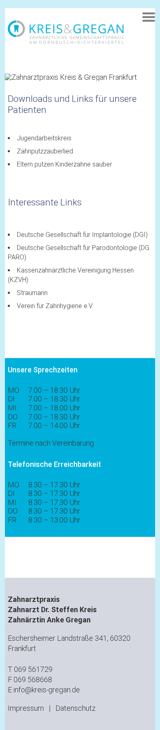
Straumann (32, 293)
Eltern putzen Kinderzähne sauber (64, 164)
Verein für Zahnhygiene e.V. (55, 306)
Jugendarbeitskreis (44, 138)
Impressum (26, 708)
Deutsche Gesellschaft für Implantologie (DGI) (82, 235)
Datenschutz (75, 708)
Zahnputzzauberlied (45, 151)
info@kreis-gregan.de (47, 689)
